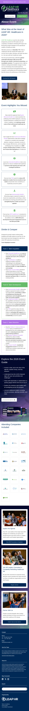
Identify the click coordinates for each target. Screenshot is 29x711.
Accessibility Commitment (7, 706)
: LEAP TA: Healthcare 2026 (14, 1)
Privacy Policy (5, 705)
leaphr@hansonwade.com (7, 642)
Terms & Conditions (6, 704)
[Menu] (26, 8)
